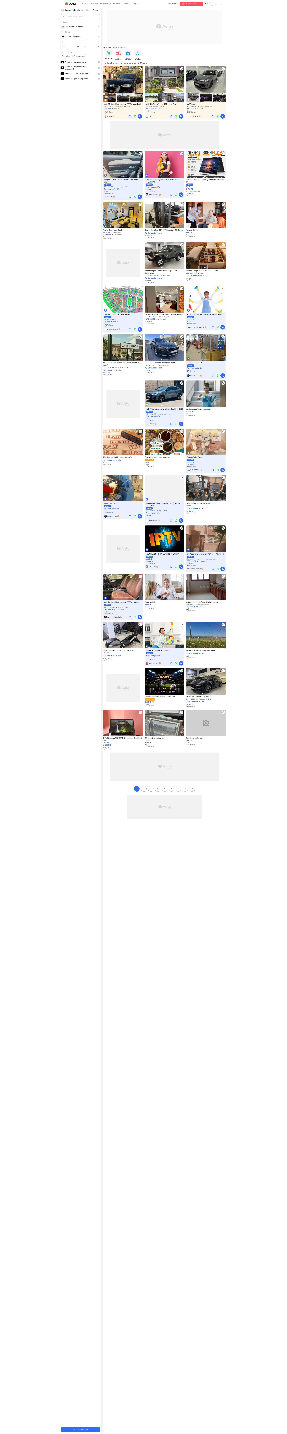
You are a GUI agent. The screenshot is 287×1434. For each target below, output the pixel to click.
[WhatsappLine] (135, 116)
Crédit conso (117, 4)
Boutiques (127, 4)
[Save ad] (140, 69)
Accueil (108, 47)
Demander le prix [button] (155, 233)
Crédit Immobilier (105, 4)
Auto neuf (85, 4)
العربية (217, 4)
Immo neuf (94, 4)
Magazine (136, 4)
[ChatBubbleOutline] (130, 116)
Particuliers (66, 56)
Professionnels (79, 56)
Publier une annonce (193, 4)
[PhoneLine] (140, 116)
